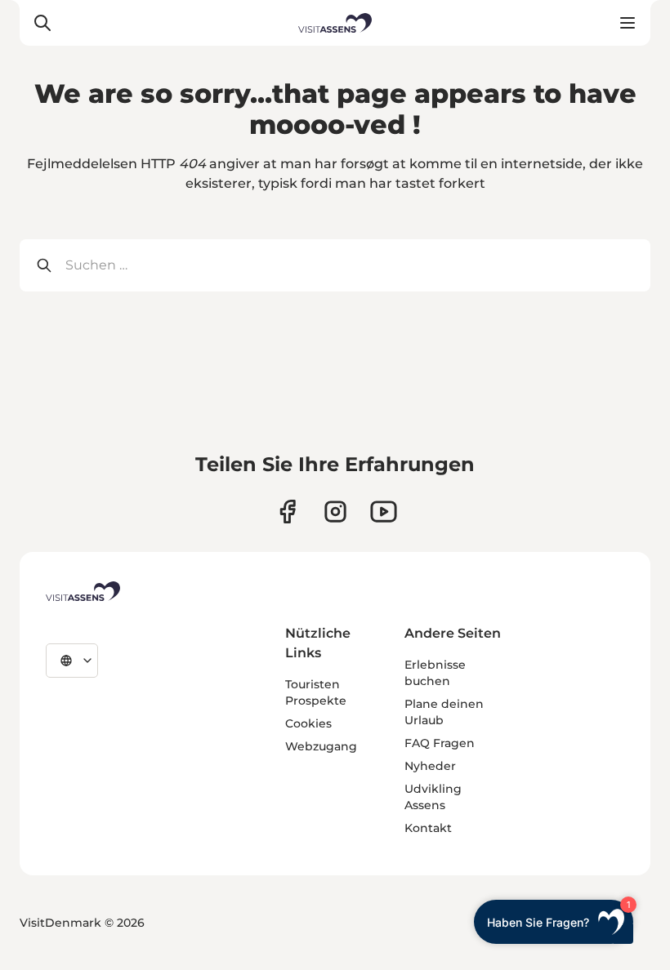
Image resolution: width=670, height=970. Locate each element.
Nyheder (430, 766)
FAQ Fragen (439, 743)
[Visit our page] (287, 511)
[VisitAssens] (83, 591)
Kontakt (428, 828)
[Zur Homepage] (335, 23)
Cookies (308, 723)
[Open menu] (627, 23)
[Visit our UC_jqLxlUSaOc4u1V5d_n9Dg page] (383, 511)
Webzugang (321, 746)
